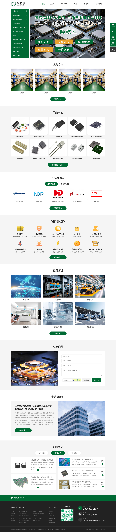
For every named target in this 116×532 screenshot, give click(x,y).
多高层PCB (51, 515)
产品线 (76, 4)
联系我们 (13, 518)
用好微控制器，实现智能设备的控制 (83, 470)
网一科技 (45, 529)
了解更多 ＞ (58, 208)
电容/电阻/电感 (16, 15)
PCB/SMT (64, 4)
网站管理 (63, 529)
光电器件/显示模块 (17, 43)
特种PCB (51, 520)
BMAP (57, 529)
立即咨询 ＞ (58, 257)
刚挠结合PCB (52, 522)
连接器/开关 (16, 35)
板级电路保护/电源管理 (19, 27)
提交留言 (96, 380)
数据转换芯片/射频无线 (19, 39)
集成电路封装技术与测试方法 (81, 482)
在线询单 (13, 520)
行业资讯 (58, 453)
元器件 (52, 4)
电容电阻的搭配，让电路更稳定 (82, 459)
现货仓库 (13, 513)
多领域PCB (51, 511)
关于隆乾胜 (99, 4)
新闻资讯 (87, 4)
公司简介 (13, 511)
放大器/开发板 (16, 55)
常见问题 (74, 453)
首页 (43, 4)
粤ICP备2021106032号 (94, 529)
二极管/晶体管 (16, 23)
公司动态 (42, 453)
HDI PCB (51, 513)
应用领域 (13, 515)
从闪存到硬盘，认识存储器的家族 (41, 477)
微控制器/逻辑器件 (17, 19)
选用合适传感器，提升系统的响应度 (42, 460)
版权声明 (103, 529)
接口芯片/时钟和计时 (18, 31)
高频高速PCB (52, 518)
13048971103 (90, 508)
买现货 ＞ (58, 99)
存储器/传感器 (16, 51)
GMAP (50, 529)
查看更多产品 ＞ (58, 165)
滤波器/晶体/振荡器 (18, 47)
